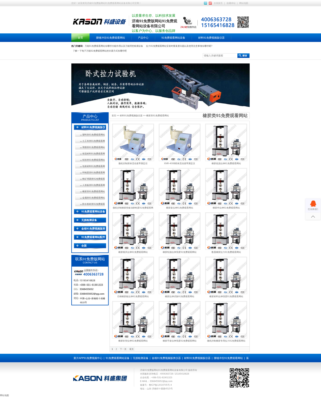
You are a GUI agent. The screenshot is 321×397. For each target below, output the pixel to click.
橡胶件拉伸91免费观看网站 (226, 207)
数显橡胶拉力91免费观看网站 (226, 252)
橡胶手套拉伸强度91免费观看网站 (180, 340)
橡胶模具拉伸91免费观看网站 (133, 252)
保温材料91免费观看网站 (93, 153)
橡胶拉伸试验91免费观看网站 (179, 296)
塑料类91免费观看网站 (93, 134)
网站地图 (243, 3)
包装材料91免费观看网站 (93, 166)
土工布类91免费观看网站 (93, 141)
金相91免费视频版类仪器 (166, 358)
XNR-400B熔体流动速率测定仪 (179, 163)
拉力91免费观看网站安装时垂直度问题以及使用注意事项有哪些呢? (179, 46)
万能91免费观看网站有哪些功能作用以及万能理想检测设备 (114, 46)
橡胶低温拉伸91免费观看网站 (226, 163)
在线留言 (218, 3)
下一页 (123, 349)
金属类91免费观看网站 (93, 197)
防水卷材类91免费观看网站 (93, 204)
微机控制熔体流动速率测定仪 (133, 163)
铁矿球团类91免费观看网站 (93, 179)
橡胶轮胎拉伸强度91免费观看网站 (180, 252)
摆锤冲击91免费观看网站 (110, 37)
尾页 (131, 349)
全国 (84, 245)
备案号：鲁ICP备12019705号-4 (156, 385)
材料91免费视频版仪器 (211, 37)
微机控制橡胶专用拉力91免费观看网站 (226, 340)
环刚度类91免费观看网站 (93, 172)
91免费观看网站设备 (173, 37)
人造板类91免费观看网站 (93, 185)
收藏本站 (231, 3)
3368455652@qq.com (161, 381)
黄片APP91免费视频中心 (88, 358)
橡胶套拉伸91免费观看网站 (179, 207)
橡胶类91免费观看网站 (93, 191)
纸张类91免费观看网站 (93, 160)
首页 (80, 37)
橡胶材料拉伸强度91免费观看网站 (226, 296)
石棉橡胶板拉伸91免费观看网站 (133, 296)
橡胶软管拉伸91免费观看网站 (133, 340)
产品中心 (143, 37)
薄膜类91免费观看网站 (93, 147)
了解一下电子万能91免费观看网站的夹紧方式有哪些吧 (100, 51)
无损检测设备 (89, 220)
